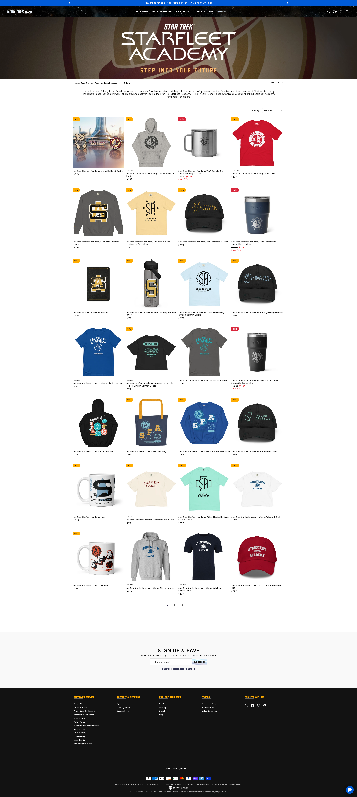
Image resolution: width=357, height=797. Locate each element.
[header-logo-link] (20, 11)
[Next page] (190, 605)
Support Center (80, 704)
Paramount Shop (209, 704)
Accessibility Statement (84, 715)
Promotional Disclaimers (84, 711)
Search (162, 711)
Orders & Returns (81, 707)
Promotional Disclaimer (178, 669)
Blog (161, 715)
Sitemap (162, 707)
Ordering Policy (123, 707)
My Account (121, 704)
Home (76, 83)
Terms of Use (79, 729)
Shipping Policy (123, 711)
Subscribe (199, 662)
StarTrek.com (165, 704)
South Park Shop (209, 707)
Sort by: (255, 110)
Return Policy (79, 722)
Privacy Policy (80, 733)
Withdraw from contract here (86, 726)
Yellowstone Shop (209, 711)
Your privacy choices (86, 744)
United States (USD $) (176, 768)
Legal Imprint (79, 740)
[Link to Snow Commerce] (178, 789)
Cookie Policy (79, 736)
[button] (69, 2)
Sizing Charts (79, 718)
